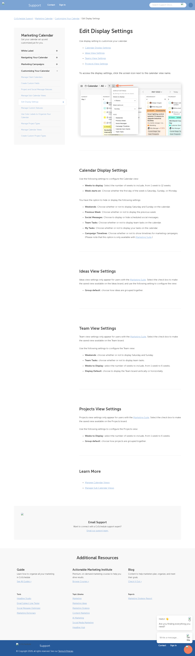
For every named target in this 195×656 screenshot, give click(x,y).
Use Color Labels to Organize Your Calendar (36, 115)
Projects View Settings (96, 64)
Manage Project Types (30, 124)
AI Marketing (78, 618)
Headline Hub (79, 628)
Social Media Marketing (83, 623)
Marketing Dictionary (26, 613)
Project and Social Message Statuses (36, 89)
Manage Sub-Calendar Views (33, 96)
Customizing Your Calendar (67, 19)
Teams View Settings (95, 58)
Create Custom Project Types (33, 136)
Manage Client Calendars (32, 77)
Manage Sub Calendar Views (99, 488)
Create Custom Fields (30, 83)
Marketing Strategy (81, 608)
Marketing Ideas (80, 603)
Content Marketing (81, 613)
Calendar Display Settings (98, 48)
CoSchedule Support (23, 19)
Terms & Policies (65, 651)
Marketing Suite (144, 237)
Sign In (62, 5)
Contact (51, 5)
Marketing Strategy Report (140, 599)
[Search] (182, 5)
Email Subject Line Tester (28, 603)
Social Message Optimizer (28, 608)
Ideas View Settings (95, 53)
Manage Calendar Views (31, 130)
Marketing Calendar (44, 19)
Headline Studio (24, 599)
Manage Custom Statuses (32, 108)
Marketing (77, 599)
